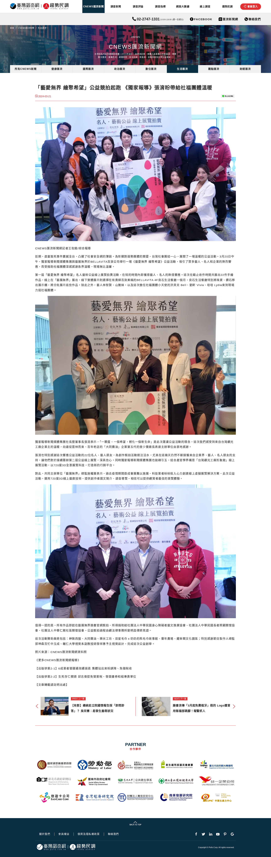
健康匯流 (56, 69)
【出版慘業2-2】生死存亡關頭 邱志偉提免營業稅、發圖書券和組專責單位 (85, 676)
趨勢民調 (227, 6)
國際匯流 (88, 69)
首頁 (12, 28)
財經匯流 (245, 69)
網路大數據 (182, 6)
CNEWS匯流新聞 (93, 6)
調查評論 (138, 6)
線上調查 (205, 6)
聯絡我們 (113, 834)
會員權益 (63, 834)
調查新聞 (116, 6)
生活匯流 (182, 69)
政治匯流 (119, 69)
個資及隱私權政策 (89, 834)
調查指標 (160, 6)
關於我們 (44, 834)
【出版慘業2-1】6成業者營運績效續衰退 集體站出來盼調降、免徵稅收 (83, 668)
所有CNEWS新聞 (26, 69)
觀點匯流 (213, 69)
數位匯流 (151, 69)
